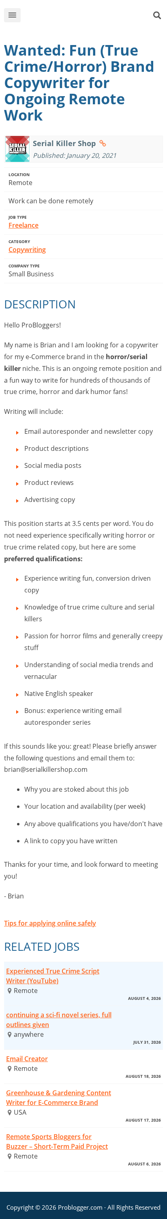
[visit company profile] (103, 143)
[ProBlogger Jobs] (90, 17)
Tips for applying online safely (50, 923)
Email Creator (27, 1058)
